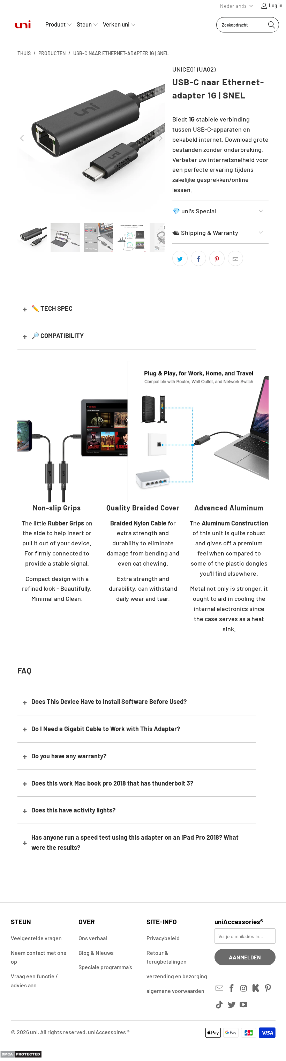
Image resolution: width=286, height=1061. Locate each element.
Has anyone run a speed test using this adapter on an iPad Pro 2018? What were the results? (135, 842)
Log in (276, 5)
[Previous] (22, 138)
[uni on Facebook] (231, 988)
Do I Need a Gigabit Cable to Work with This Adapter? (105, 728)
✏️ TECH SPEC (52, 308)
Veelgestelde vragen (36, 938)
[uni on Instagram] (244, 988)
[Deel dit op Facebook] (198, 258)
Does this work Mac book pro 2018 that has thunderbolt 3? (112, 783)
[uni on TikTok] (219, 1005)
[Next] (160, 138)
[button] (237, 6)
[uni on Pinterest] (268, 988)
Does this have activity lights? (73, 810)
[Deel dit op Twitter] (180, 258)
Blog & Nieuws (96, 952)
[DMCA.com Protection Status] (21, 1056)
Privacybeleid (163, 938)
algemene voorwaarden (175, 990)
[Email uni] (219, 988)
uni (34, 1032)
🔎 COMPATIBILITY (57, 335)
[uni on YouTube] (244, 1005)
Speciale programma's (105, 967)
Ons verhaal (92, 938)
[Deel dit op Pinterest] (217, 258)
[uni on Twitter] (231, 1005)
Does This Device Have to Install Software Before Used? (109, 701)
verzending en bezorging (176, 976)
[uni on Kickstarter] (256, 988)
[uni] (22, 24)
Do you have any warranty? (68, 756)
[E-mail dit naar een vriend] (235, 258)
